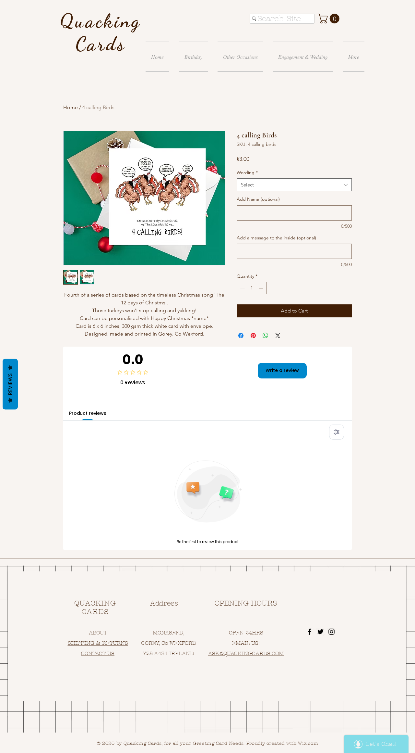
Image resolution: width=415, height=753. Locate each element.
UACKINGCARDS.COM (255, 653)
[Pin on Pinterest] (253, 335)
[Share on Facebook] (241, 335)
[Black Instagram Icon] (331, 632)
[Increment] (261, 288)
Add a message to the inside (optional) (276, 238)
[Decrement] (242, 288)
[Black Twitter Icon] (320, 632)
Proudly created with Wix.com (282, 743)
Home (70, 107)
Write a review (282, 370)
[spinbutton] (251, 288)
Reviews (10, 384)
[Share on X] (278, 335)
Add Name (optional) (258, 199)
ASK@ (215, 653)
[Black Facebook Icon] (309, 632)
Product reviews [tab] (87, 413)
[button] (330, 18)
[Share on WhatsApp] (265, 335)
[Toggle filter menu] (336, 432)
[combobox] (294, 184)
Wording (247, 172)
